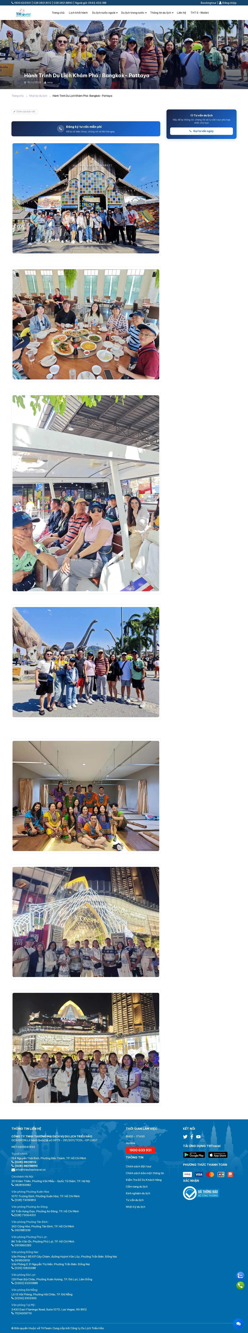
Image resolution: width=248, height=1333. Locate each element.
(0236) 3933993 (25, 1298)
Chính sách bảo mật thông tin (145, 1173)
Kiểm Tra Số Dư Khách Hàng (144, 1180)
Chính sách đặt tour (139, 1166)
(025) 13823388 (25, 1268)
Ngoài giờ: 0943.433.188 (90, 3)
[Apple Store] (218, 1155)
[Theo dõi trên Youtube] (198, 1137)
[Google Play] (195, 1155)
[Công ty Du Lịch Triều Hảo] (26, 12)
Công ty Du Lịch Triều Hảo (87, 1328)
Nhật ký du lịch (38, 95)
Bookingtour (209, 3)
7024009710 (23, 1313)
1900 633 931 (140, 1150)
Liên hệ (181, 12)
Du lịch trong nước (132, 12)
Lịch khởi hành (78, 12)
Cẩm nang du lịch (137, 1186)
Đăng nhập (229, 3)
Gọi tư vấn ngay (203, 131)
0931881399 (22, 1230)
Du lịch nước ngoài (103, 12)
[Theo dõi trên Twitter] (185, 1137)
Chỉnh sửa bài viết (25, 111)
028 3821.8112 (42, 3)
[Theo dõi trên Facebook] (192, 1137)
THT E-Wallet (199, 12)
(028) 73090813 (25, 1200)
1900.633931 (23, 3)
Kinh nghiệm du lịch (138, 1193)
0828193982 (22, 1185)
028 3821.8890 (63, 3)
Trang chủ (58, 12)
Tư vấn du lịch (135, 1200)
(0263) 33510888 (26, 1283)
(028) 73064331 (25, 1215)
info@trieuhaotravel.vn (30, 1169)
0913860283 (22, 1245)
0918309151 (22, 1260)
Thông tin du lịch (160, 12)
